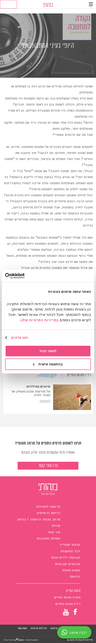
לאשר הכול (48, 351)
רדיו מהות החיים (79, 375)
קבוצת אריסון (79, 633)
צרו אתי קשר (48, 465)
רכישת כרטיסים (48, 512)
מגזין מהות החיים (67, 597)
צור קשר (54, 532)
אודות (56, 525)
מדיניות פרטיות (39, 628)
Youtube (66, 613)
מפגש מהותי (71, 570)
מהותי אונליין (70, 544)
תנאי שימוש (56, 628)
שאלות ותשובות (48, 538)
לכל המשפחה (70, 551)
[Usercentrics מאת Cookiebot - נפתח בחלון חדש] (24, 276)
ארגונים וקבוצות (67, 563)
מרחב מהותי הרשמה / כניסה (39, 519)
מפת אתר (22, 628)
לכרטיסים (8, 4)
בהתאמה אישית (50, 364)
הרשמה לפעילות (48, 506)
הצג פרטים (19, 337)
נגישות (75, 576)
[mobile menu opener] (91, 4)
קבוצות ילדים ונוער (65, 557)
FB (76, 612)
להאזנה (45, 401)
